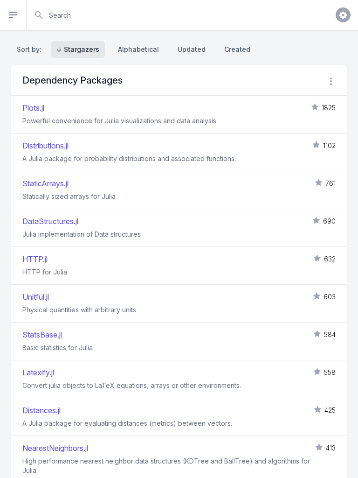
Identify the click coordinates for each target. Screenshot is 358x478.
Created (237, 49)
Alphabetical (138, 49)
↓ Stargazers (77, 49)
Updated (192, 49)
